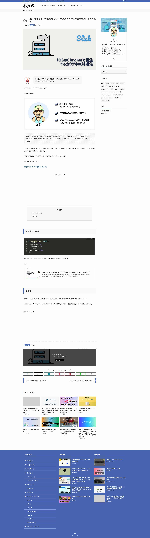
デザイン (110, 98)
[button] (28, 374)
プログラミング (33, 496)
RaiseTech (111, 86)
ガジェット (31, 477)
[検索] (126, 1)
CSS (102, 83)
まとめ (35, 216)
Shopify (30, 465)
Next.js (30, 461)
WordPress (31, 522)
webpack (112, 92)
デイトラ (103, 98)
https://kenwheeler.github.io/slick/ (35, 167)
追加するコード (37, 213)
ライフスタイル (32, 480)
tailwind (122, 89)
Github (112, 83)
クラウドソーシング (117, 95)
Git (29, 504)
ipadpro (122, 83)
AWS (29, 500)
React (117, 86)
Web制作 (32, 25)
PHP (29, 515)
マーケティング (32, 526)
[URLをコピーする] (91, 374)
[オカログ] (29, 5)
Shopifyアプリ (105, 89)
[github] (124, 1)
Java (29, 508)
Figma (107, 83)
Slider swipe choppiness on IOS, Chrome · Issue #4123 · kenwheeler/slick (65, 272)
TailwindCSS (104, 92)
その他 (30, 473)
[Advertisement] (59, 188)
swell (116, 89)
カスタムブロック (105, 95)
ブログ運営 (117, 98)
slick (34, 345)
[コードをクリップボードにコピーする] (92, 241)
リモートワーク (105, 100)
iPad (117, 83)
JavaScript (104, 86)
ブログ (30, 492)
